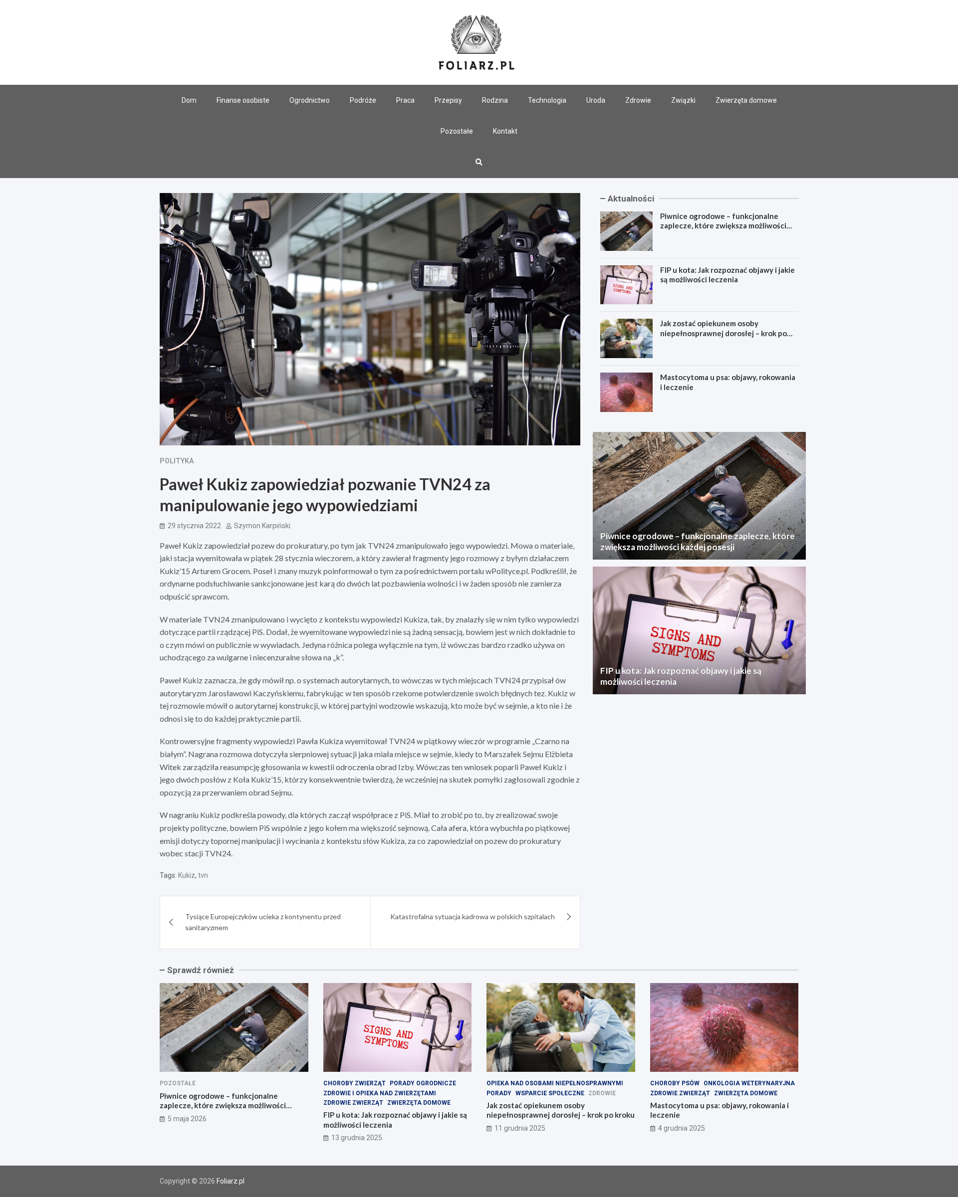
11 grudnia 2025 (519, 1128)
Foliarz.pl (230, 1181)
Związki (683, 100)
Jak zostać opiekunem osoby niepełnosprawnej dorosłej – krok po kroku (723, 333)
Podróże (363, 100)
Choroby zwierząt (354, 1083)
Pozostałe (457, 131)
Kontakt (505, 131)
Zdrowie (638, 100)
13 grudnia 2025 (356, 1138)
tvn (203, 875)
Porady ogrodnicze (423, 1083)
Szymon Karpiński (262, 526)
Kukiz (186, 875)
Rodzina (495, 100)
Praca (405, 100)
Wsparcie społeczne (549, 1093)
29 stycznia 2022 (194, 526)
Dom (189, 100)
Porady (498, 1093)
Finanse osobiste (243, 100)
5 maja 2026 (187, 1119)
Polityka (177, 461)
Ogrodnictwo (309, 100)
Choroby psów (675, 1083)
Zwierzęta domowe (746, 100)
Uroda (595, 100)
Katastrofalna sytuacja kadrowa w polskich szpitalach (472, 916)
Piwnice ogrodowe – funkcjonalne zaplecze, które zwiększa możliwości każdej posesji (723, 225)
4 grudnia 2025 (681, 1128)
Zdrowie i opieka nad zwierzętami (379, 1093)
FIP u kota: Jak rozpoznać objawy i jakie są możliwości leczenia (727, 274)
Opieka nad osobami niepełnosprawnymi (554, 1083)
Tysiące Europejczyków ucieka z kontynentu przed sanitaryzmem (263, 922)
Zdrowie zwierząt (353, 1102)
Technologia (547, 100)
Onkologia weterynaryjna (749, 1083)
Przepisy (448, 100)
